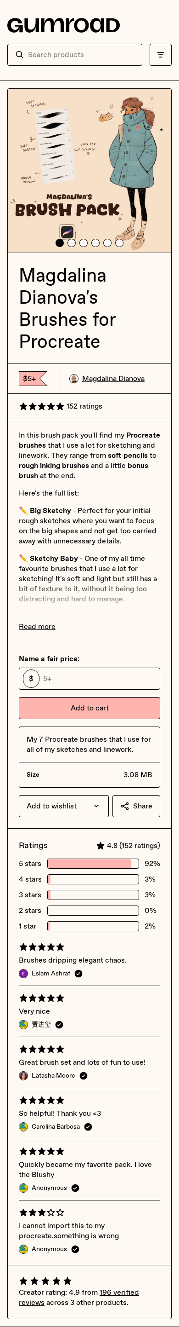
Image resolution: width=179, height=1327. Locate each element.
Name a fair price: (49, 658)
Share (142, 806)
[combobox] (81, 54)
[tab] (60, 243)
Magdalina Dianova (113, 378)
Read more (37, 626)
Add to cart (90, 708)
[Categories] (161, 55)
